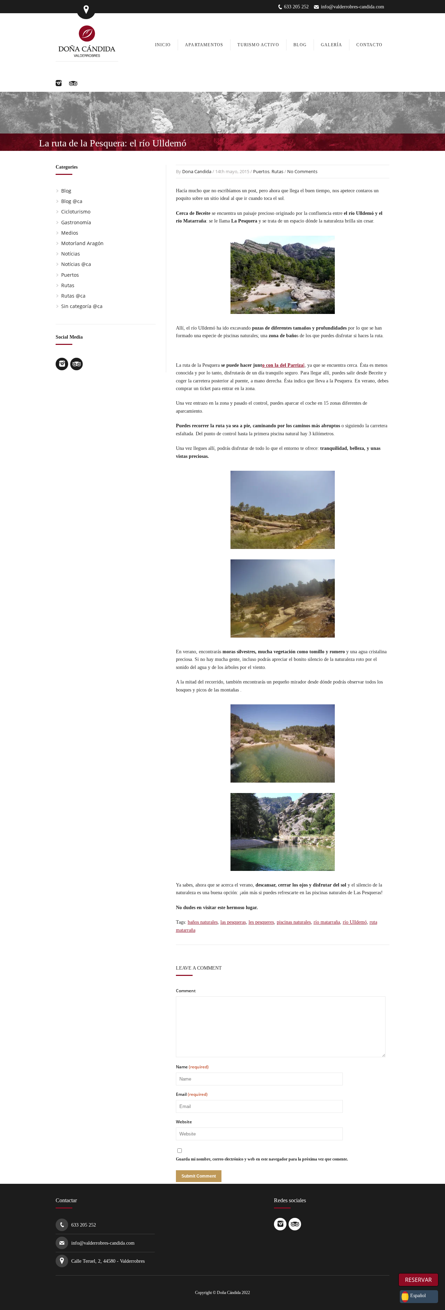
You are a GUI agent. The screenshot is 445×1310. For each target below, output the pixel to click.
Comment (186, 991)
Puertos (261, 171)
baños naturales (203, 922)
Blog (66, 190)
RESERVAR (418, 1280)
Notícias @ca (76, 264)
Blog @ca (71, 201)
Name (192, 1067)
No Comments (302, 171)
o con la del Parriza (282, 365)
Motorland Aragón (82, 243)
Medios (69, 232)
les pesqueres (261, 922)
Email (192, 1094)
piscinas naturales (294, 922)
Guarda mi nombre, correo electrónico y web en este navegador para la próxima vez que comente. (262, 1159)
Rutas (277, 171)
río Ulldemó (355, 922)
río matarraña (327, 922)
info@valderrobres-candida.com (352, 6)
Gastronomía (76, 222)
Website (184, 1122)
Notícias (70, 253)
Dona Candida (196, 171)
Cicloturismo (75, 211)
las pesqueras (233, 922)
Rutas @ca (73, 295)
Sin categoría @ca (82, 306)
